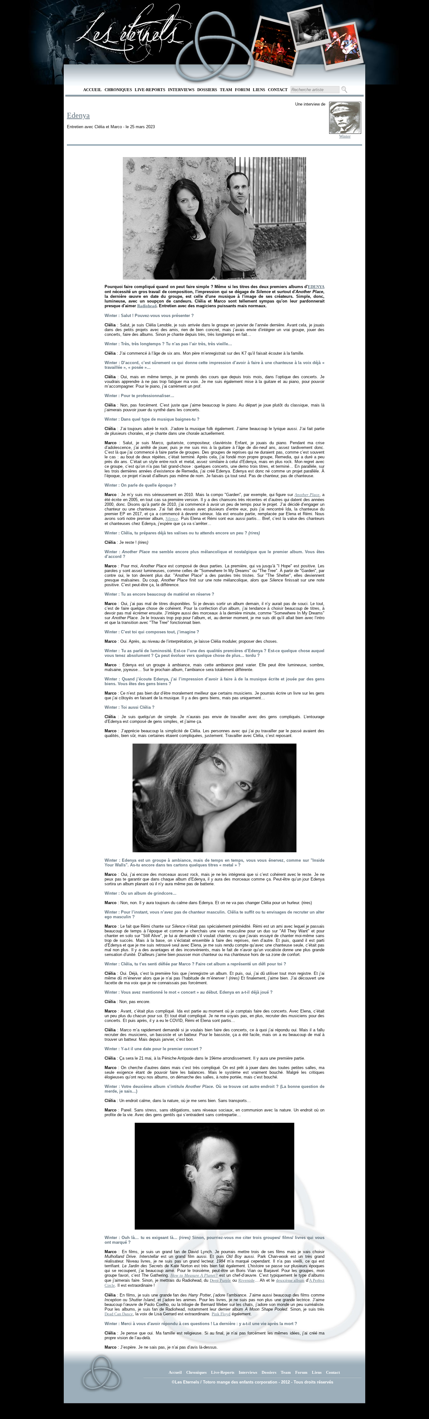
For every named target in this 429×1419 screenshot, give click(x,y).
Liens (259, 89)
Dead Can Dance (119, 1314)
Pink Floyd (221, 1314)
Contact (278, 89)
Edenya (78, 115)
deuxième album (290, 1280)
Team (226, 89)
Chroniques (118, 89)
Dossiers (207, 89)
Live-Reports (150, 89)
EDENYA (316, 286)
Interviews (181, 89)
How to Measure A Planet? (194, 1275)
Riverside (246, 1280)
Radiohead (146, 305)
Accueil (92, 89)
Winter (344, 136)
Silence (172, 518)
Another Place (307, 494)
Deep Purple (220, 1280)
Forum (242, 89)
